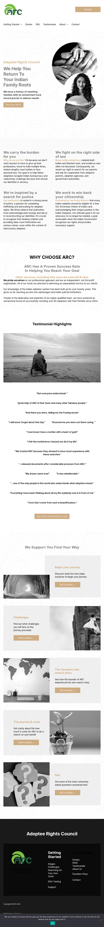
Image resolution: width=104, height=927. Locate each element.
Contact (76, 24)
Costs (51, 876)
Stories (28, 24)
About (62, 24)
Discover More (13, 104)
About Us (77, 869)
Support (52, 887)
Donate (88, 9)
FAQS (75, 862)
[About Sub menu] (67, 24)
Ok (52, 923)
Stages (51, 864)
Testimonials (49, 24)
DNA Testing (54, 881)
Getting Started (11, 24)
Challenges (53, 867)
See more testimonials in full (52, 516)
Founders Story (80, 874)
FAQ (38, 24)
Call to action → (67, 584)
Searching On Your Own (55, 872)
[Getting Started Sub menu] (21, 24)
